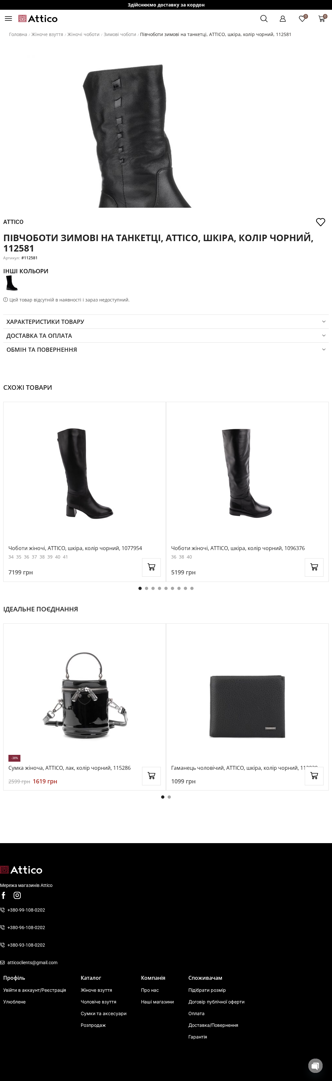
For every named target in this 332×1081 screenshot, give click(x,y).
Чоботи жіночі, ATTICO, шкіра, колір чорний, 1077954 (75, 548)
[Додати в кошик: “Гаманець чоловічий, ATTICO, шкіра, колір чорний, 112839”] (314, 776)
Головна (18, 34)
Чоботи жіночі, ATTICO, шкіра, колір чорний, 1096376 (238, 548)
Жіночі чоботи (83, 34)
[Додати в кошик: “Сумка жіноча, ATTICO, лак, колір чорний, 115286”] (151, 776)
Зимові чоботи (120, 34)
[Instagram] (17, 895)
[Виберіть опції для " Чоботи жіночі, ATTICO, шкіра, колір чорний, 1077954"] (151, 567)
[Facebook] (3, 895)
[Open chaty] (315, 1066)
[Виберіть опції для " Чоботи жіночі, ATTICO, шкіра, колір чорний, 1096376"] (314, 567)
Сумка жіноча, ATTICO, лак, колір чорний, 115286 (69, 767)
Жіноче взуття (47, 34)
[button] (8, 18)
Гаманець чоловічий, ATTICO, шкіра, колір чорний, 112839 (244, 767)
